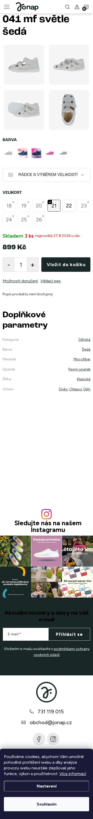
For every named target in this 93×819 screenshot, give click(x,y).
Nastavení (47, 786)
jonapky (53, 739)
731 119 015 (51, 711)
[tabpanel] (9, 153)
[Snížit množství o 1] (9, 265)
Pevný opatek (79, 369)
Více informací (72, 773)
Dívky (63, 389)
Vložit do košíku (66, 264)
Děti (86, 389)
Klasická (83, 379)
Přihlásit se (69, 634)
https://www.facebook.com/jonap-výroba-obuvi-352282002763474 (39, 739)
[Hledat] (67, 6)
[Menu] (6, 6)
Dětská (84, 339)
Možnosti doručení (20, 281)
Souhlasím (47, 804)
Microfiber (82, 359)
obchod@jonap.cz (51, 722)
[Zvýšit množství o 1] (32, 265)
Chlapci (75, 389)
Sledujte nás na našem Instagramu (48, 526)
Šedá (86, 349)
